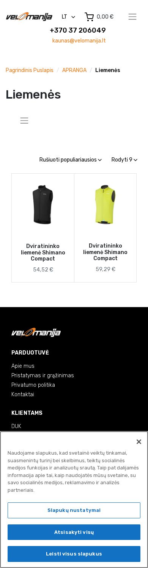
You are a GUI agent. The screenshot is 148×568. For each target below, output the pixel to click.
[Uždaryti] (139, 441)
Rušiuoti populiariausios (68, 160)
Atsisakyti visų (74, 532)
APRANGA (74, 70)
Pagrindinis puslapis (30, 70)
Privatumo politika (33, 385)
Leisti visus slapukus (74, 554)
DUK (16, 426)
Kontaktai (22, 394)
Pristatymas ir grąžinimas (42, 375)
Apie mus (23, 366)
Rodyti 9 (123, 160)
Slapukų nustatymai (74, 510)
